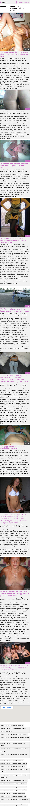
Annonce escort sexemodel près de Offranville (13, 766)
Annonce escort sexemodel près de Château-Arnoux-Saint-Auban (13, 730)
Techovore (4, 2)
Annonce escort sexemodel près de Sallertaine (13, 734)
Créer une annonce (23, 2)
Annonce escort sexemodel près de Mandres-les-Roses (14, 739)
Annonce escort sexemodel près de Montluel (13, 796)
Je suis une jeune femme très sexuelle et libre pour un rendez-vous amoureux (13, 240)
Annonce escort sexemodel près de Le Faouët (13, 787)
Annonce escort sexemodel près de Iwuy (12, 760)
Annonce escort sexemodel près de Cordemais (13, 780)
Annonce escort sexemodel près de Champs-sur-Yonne (14, 801)
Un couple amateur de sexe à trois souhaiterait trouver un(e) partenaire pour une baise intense (15, 594)
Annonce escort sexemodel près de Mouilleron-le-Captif (14, 771)
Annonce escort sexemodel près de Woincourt (13, 784)
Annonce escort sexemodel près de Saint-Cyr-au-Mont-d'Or (14, 750)
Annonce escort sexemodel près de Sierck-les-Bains (13, 756)
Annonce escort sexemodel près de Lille (11, 725)
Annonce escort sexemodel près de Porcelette (13, 763)
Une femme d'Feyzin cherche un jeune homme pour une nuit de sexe (14, 310)
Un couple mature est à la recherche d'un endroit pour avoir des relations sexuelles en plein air (14, 668)
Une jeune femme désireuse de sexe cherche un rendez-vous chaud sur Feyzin (14, 54)
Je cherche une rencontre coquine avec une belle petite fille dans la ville (14, 166)
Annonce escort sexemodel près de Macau (12, 793)
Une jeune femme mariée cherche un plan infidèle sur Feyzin (14, 447)
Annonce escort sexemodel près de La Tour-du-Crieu (14, 744)
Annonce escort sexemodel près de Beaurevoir (13, 805)
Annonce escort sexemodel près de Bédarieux (13, 790)
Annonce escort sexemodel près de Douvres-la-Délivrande (14, 776)
